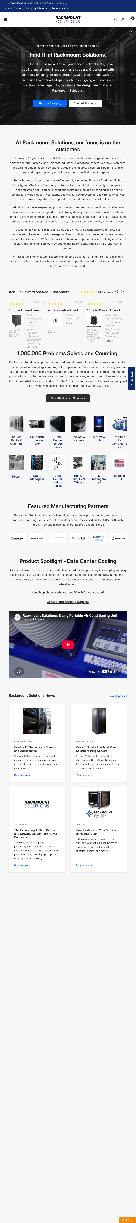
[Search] (116, 19)
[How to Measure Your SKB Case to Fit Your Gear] (99, 804)
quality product (21, 310)
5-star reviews (75, 381)
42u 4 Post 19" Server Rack (93, 331)
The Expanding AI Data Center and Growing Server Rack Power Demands (35, 833)
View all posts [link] (116, 696)
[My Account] (123, 19)
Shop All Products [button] (85, 103)
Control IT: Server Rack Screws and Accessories (35, 749)
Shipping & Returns (36, 8)
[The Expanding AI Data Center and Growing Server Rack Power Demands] (37, 804)
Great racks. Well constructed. (111, 310)
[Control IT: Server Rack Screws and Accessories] (37, 721)
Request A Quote (61, 8)
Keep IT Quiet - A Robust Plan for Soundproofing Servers (98, 749)
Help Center (15, 8)
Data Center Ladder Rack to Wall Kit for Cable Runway (54, 333)
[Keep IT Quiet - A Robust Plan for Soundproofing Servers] (99, 721)
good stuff (56, 310)
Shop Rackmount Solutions (68, 398)
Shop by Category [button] (49, 103)
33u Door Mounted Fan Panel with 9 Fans (15, 333)
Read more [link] (21, 775)
